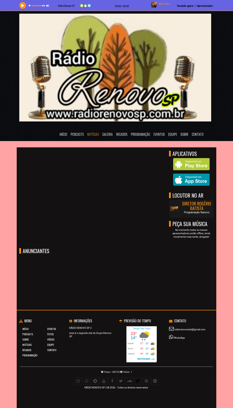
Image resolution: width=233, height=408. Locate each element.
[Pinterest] (146, 380)
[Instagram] (78, 380)
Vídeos (50, 339)
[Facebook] (112, 380)
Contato (197, 134)
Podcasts (77, 134)
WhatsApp (179, 337)
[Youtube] (103, 380)
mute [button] (30, 5)
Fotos (50, 334)
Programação (140, 134)
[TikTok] (137, 380)
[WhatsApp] (86, 380)
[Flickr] (154, 380)
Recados (121, 134)
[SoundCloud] (129, 380)
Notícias (93, 134)
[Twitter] (120, 380)
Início (63, 134)
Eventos (159, 134)
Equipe (172, 134)
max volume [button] (47, 5)
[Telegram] (95, 380)
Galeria (107, 134)
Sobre (184, 134)
